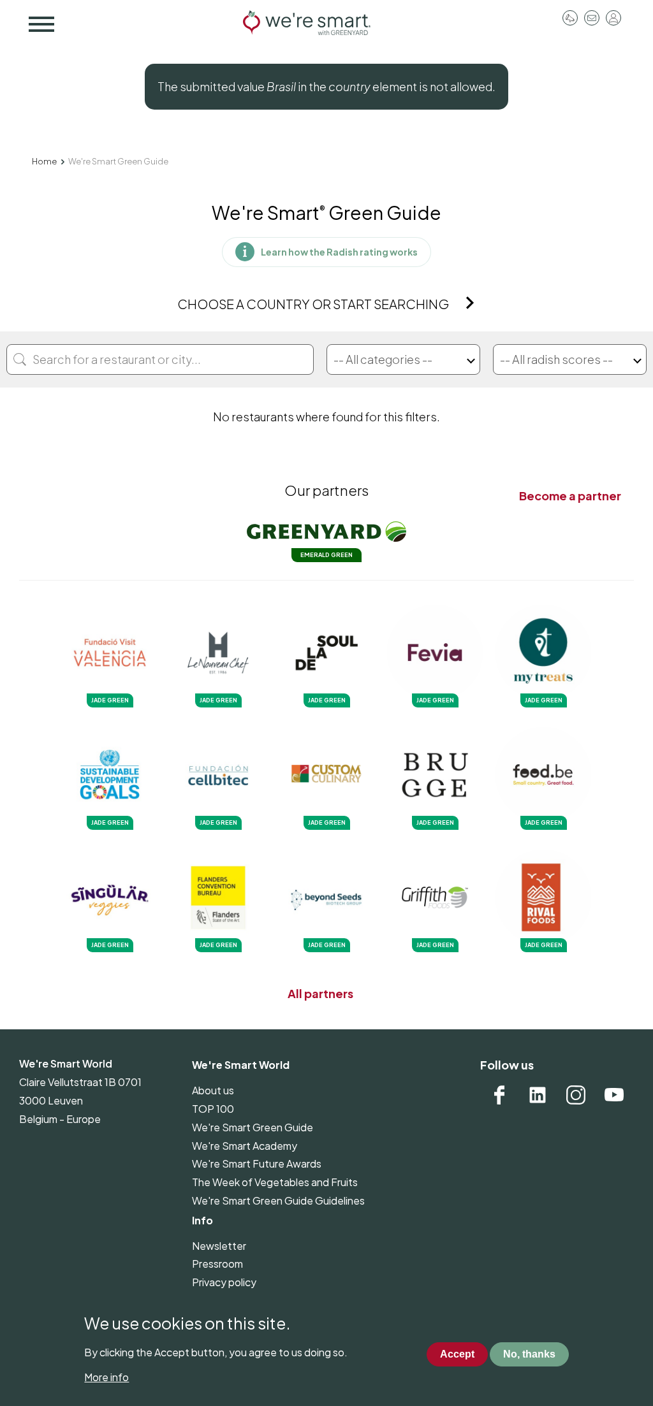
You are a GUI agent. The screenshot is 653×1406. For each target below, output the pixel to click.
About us (213, 1090)
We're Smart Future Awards (256, 1163)
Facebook (499, 1095)
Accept (457, 1354)
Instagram (575, 1095)
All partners (320, 993)
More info (106, 1377)
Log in (613, 17)
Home (44, 161)
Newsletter (219, 1245)
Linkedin (537, 1095)
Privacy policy (224, 1282)
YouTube (614, 1095)
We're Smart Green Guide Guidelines (278, 1200)
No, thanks (529, 1354)
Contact (591, 17)
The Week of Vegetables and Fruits (275, 1182)
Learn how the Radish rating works (339, 251)
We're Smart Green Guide (252, 1127)
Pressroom (570, 17)
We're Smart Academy (244, 1145)
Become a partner (570, 495)
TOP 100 (213, 1108)
